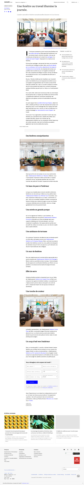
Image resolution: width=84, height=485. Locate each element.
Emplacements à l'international (10, 451)
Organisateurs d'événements (25, 456)
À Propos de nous (7, 453)
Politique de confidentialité (48, 387)
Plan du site (73, 474)
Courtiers (21, 451)
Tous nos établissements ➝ (9, 470)
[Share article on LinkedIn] (8, 11)
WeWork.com (74, 2)
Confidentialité (34, 474)
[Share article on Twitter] (5, 11)
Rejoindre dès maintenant (59, 2)
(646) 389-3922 (8, 473)
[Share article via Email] (10, 11)
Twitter (31, 400)
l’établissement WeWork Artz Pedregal (46, 259)
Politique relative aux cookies (50, 474)
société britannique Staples (45, 103)
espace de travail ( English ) (33, 59)
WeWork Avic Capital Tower (43, 279)
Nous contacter (37, 451)
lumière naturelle (34, 53)
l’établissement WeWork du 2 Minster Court (37, 195)
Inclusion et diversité (8, 455)
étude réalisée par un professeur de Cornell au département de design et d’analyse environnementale (41, 67)
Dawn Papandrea (6, 8)
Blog (5, 459)
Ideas (11, 2)
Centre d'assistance (38, 455)
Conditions (40, 474)
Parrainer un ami (22, 455)
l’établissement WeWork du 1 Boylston (38, 175)
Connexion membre (38, 453)
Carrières (6, 456)
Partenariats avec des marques (25, 458)
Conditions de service (52, 386)
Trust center (6, 461)
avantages (49, 57)
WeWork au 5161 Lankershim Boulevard (36, 353)
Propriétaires (22, 453)
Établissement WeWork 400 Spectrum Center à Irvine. (52, 48)
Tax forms (36, 456)
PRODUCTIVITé (28, 405)
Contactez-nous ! (25, 483)
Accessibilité (67, 474)
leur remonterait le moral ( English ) (44, 110)
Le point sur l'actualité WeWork (10, 458)
